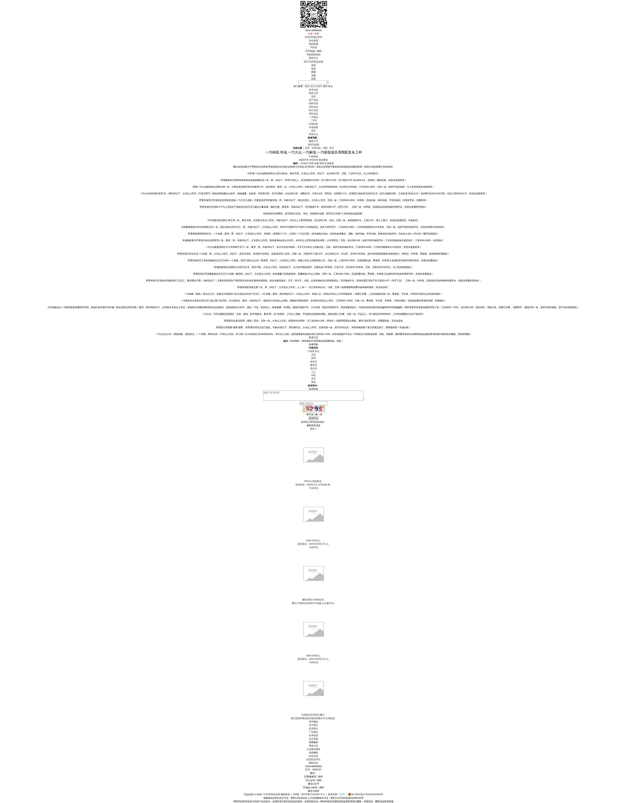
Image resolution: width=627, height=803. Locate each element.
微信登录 (317, 37)
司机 (313, 375)
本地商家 (313, 127)
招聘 (325, 147)
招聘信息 (313, 103)
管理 (311, 163)
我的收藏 (313, 43)
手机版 (313, 47)
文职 (313, 354)
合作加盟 (313, 738)
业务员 (313, 361)
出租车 (318, 86)
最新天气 (313, 141)
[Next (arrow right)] (621, 401)
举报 (321, 163)
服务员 (313, 364)
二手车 (313, 120)
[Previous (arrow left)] (5, 401)
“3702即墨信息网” (272, 794)
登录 (316, 33)
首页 (313, 96)
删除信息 (313, 762)
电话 (307, 86)
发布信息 (313, 755)
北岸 (312, 86)
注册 (310, 33)
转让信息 (313, 110)
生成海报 (329, 163)
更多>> (313, 428)
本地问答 (313, 123)
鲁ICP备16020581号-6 (313, 794)
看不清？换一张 (314, 414)
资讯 (313, 130)
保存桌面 (313, 40)
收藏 (316, 163)
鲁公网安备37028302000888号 (367, 794)
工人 (313, 371)
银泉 (330, 86)
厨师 (313, 358)
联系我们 (313, 728)
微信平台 (313, 57)
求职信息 (313, 106)
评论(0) (304, 163)
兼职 (325, 86)
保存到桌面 (313, 144)
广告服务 (313, 731)
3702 (342, 794)
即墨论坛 (313, 134)
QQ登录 (309, 37)
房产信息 (313, 99)
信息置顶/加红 (313, 759)
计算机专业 (313, 351)
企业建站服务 (313, 749)
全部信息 (316, 147)
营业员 (313, 368)
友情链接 (313, 735)
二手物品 (313, 117)
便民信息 (313, 113)
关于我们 (313, 725)
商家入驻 (313, 745)
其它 (332, 147)
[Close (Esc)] (623, 3)
